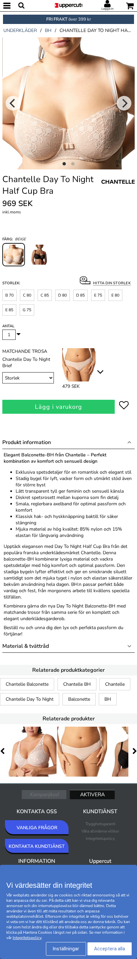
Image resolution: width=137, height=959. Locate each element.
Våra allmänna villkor (100, 831)
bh (48, 30)
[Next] (124, 103)
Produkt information (26, 442)
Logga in (107, 9)
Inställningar (66, 948)
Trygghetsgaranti (100, 824)
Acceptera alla (109, 948)
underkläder (20, 30)
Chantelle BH (77, 684)
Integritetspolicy (100, 838)
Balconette (79, 699)
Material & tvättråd (25, 646)
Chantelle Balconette (27, 684)
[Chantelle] (118, 189)
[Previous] (13, 103)
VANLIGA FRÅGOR (37, 828)
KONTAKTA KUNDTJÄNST (37, 846)
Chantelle (115, 684)
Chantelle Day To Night (30, 699)
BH (107, 699)
